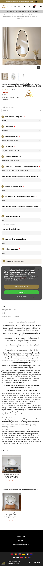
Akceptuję (21, 292)
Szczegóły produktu (9, 310)
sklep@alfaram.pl (18, 382)
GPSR (3, 313)
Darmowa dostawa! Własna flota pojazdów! (20, 2)
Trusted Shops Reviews (10, 316)
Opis (3, 306)
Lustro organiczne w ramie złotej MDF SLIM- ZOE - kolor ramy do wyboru (11, 476)
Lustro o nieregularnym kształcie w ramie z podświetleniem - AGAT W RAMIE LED (11, 515)
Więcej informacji (21, 296)
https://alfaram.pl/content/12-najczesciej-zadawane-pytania (20, 422)
